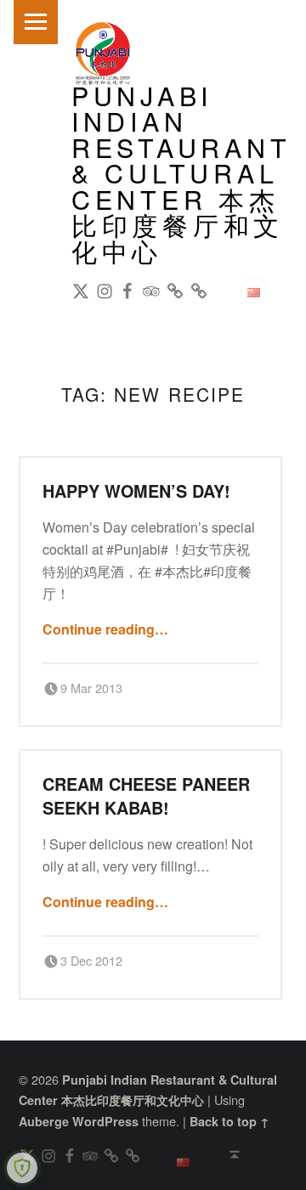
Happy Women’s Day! (136, 491)
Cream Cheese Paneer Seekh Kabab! (146, 795)
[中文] (254, 290)
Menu (36, 22)
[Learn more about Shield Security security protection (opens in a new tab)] (22, 1168)
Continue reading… (105, 629)
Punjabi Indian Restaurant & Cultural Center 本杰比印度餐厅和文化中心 (181, 172)
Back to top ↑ (229, 1121)
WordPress (105, 1121)
